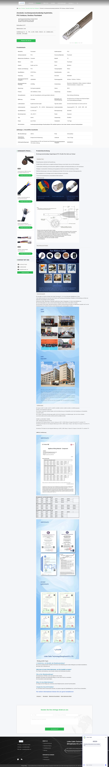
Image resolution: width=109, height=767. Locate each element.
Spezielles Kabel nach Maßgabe (32, 8)
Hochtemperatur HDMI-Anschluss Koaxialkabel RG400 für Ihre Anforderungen (24, 173)
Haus (19, 8)
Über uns (45, 3)
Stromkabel (45, 696)
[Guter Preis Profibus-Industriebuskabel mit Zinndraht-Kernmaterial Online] (25, 187)
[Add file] (84, 765)
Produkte (38, 3)
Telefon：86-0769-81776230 (24, 744)
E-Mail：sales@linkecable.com (25, 749)
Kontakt (53, 3)
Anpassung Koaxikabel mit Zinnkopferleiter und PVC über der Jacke (24, 225)
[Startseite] (22, 3)
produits (23, 8)
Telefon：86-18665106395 (24, 747)
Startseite (31, 3)
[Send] (106, 765)
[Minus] (106, 737)
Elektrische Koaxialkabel (54, 696)
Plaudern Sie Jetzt (25, 40)
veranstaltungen (62, 3)
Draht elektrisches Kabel (66, 696)
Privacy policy (24, 765)
